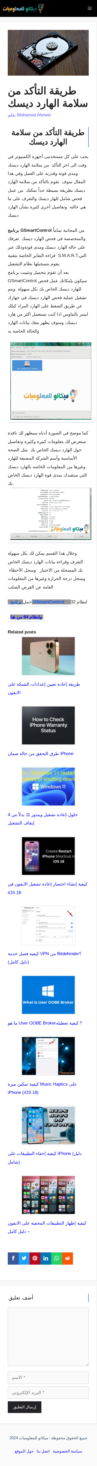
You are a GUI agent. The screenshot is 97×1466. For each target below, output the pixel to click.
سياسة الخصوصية (67, 1451)
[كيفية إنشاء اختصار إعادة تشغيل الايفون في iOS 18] (48, 871)
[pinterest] (34, 1258)
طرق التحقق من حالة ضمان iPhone (40, 753)
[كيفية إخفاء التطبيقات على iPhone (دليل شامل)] (48, 1140)
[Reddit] (67, 1258)
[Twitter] (24, 1258)
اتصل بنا (43, 1451)
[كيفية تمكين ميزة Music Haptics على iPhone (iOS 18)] (48, 1071)
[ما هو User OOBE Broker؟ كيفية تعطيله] (48, 1010)
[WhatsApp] (56, 1258)
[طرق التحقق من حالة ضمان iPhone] (48, 740)
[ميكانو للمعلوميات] (23, 8)
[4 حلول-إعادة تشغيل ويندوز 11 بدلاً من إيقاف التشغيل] (48, 802)
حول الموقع (24, 1451)
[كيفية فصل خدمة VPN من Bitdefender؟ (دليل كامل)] (48, 940)
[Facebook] (13, 1258)
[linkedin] (45, 1258)
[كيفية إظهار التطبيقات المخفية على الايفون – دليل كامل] (48, 1210)
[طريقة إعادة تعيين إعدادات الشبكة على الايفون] (48, 671)
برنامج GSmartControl (38, 601)
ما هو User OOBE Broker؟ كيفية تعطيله (45, 1023)
